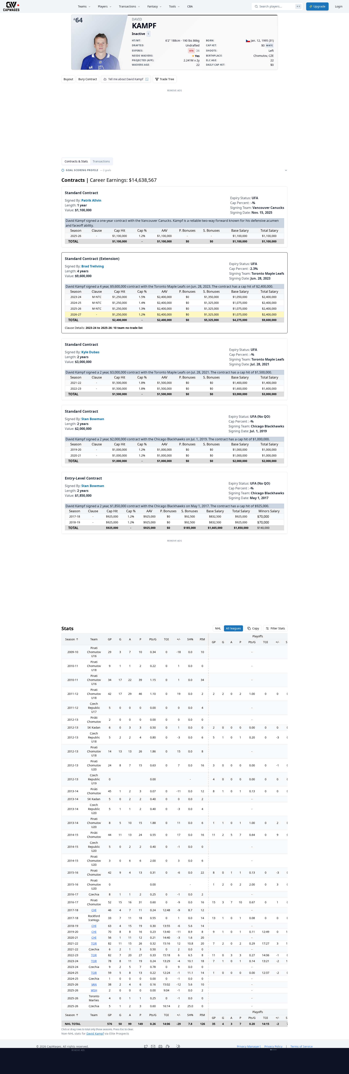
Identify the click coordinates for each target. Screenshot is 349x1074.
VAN (94, 984)
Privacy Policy (273, 1046)
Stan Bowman (92, 419)
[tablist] (87, 161)
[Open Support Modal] (168, 1046)
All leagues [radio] (233, 628)
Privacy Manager (249, 1046)
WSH (94, 990)
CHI (93, 910)
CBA (190, 6)
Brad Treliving (92, 266)
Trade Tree (167, 79)
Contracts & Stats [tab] (76, 161)
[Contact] (153, 1047)
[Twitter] (146, 1047)
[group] (80, 79)
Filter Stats (278, 628)
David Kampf (95, 1033)
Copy (255, 628)
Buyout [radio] (68, 79)
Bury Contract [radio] (87, 79)
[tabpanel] (174, 601)
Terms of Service (301, 1046)
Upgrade (319, 6)
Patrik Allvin (91, 200)
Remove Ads (174, 90)
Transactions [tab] (101, 161)
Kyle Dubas (90, 352)
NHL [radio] (218, 628)
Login (339, 6)
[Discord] (160, 1047)
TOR (94, 943)
